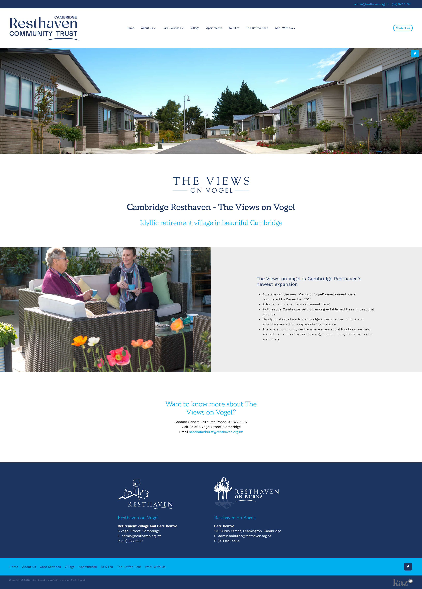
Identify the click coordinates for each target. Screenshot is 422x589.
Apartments (214, 28)
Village (195, 28)
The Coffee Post (257, 28)
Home (130, 28)
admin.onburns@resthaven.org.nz (244, 535)
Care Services (172, 28)
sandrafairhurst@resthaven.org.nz (216, 431)
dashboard (38, 580)
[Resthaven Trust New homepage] (49, 28)
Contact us (403, 28)
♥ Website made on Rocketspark (66, 580)
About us (147, 28)
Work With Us (284, 28)
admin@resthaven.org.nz (371, 4)
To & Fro (234, 28)
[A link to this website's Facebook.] (415, 53)
